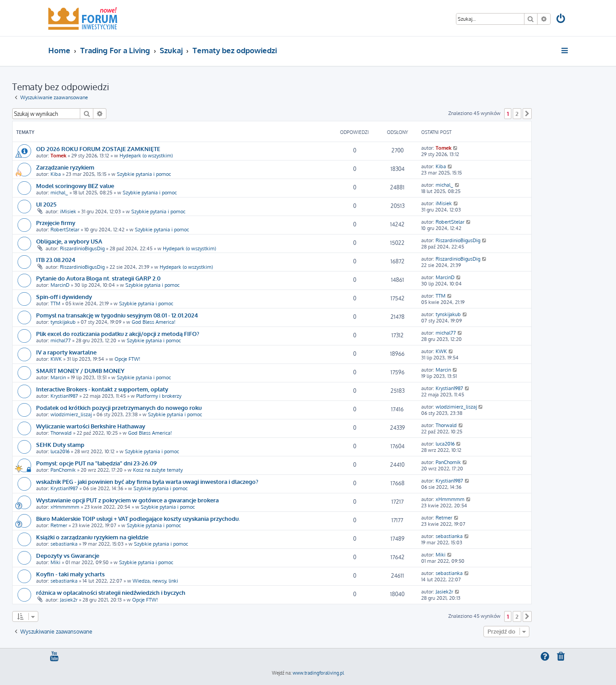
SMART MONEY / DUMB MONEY (80, 370)
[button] (527, 113)
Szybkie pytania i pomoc (144, 174)
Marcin (58, 377)
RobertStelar (65, 229)
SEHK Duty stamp (60, 444)
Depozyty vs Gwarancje (67, 555)
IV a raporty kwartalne (66, 352)
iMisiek (68, 211)
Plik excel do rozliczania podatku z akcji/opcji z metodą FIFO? (117, 333)
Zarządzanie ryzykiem (65, 167)
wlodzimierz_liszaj (71, 414)
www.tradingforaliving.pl (318, 673)
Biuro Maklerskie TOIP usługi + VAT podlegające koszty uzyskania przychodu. (138, 518)
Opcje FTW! (127, 359)
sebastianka (64, 544)
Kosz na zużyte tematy (158, 470)
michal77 (61, 340)
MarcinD (60, 285)
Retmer (59, 525)
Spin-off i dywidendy (64, 296)
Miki (55, 562)
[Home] (82, 18)
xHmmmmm (65, 507)
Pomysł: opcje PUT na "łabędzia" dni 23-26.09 (96, 463)
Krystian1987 (64, 396)
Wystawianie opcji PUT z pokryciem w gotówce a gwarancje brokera (127, 500)
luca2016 (60, 451)
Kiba (56, 174)
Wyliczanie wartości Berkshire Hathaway (90, 426)
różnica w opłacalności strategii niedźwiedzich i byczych (110, 592)
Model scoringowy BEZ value (75, 185)
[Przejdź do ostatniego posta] (456, 148)
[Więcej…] (565, 50)
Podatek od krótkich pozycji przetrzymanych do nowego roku (119, 407)
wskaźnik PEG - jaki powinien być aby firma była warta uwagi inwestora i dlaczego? (147, 481)
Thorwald (61, 433)
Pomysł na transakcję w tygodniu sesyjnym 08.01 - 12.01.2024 (117, 315)
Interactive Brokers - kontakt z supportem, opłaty (102, 389)
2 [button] (517, 113)
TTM (55, 303)
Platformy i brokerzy (158, 396)
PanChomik (63, 470)
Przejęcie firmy (55, 222)
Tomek (58, 155)
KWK (56, 359)
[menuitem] (561, 20)
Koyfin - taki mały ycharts (70, 574)
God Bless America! (153, 322)
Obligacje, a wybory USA (69, 241)
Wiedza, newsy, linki (155, 581)
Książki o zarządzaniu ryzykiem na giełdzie (92, 537)
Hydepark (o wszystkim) (146, 155)
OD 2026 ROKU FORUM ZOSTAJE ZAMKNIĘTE (98, 148)
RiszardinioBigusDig (82, 248)
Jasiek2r (69, 600)
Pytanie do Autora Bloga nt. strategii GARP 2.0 (98, 278)
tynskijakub (63, 322)
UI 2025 (46, 204)
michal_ (59, 192)
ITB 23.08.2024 (55, 259)
